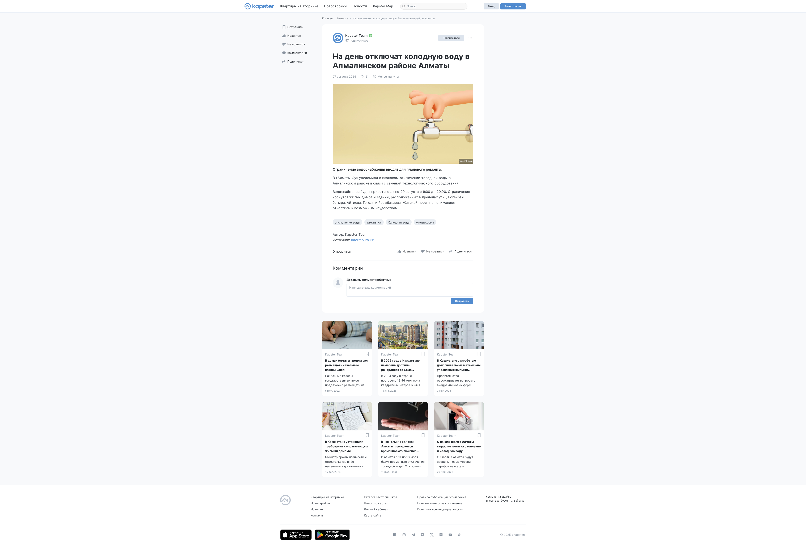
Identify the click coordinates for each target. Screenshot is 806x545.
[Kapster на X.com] (431, 534)
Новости (360, 6)
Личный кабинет (376, 509)
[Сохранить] (367, 354)
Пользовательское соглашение (439, 503)
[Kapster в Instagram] (404, 534)
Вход (491, 6)
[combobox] (433, 6)
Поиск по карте (375, 503)
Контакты (317, 515)
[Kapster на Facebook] (394, 534)
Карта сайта (373, 515)
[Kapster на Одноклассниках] (441, 534)
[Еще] (470, 38)
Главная (327, 18)
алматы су (374, 222)
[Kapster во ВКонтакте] (422, 534)
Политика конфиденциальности (440, 509)
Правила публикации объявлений (441, 497)
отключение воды (347, 222)
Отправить (462, 301)
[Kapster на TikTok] (459, 534)
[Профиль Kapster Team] (338, 38)
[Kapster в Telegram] (413, 534)
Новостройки (335, 6)
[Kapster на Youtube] (450, 534)
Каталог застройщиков (380, 497)
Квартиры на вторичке (299, 6)
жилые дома (425, 222)
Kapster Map (383, 6)
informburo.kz (362, 240)
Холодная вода (399, 222)
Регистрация (513, 6)
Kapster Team (356, 35)
